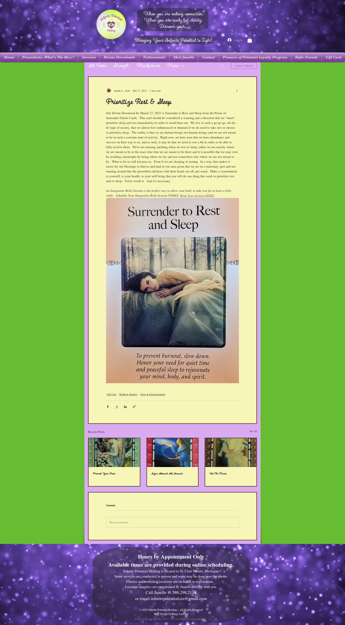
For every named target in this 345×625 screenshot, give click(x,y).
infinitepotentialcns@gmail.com (179, 598)
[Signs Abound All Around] (172, 452)
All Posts (97, 66)
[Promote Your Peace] (114, 452)
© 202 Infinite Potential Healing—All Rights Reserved (171, 610)
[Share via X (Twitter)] (116, 406)
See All (253, 431)
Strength (121, 66)
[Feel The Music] (230, 452)
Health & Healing (128, 394)
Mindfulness (148, 66)
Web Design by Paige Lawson (171, 614)
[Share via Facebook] (107, 406)
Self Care (111, 394)
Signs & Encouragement (152, 394)
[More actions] (237, 90)
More (173, 66)
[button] (249, 40)
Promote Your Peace (104, 473)
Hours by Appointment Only (171, 556)
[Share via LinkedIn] (125, 406)
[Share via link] (134, 406)
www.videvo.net (197, 618)
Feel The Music (218, 473)
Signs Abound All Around (167, 473)
